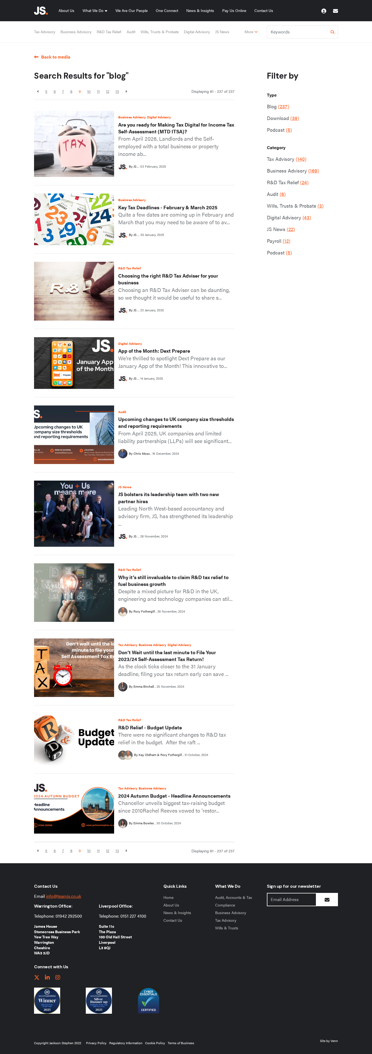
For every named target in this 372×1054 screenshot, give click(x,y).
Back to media (55, 57)
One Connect (167, 10)
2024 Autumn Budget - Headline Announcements (174, 795)
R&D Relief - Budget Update (150, 727)
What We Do (93, 10)
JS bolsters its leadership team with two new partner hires (168, 497)
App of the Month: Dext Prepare (154, 350)
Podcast (279, 129)
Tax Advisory (44, 31)
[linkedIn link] (47, 978)
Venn (334, 1040)
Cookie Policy (155, 1042)
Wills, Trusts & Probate (160, 31)
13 (117, 91)
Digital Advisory (197, 31)
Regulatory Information (125, 1042)
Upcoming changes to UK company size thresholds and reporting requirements (176, 422)
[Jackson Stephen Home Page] (41, 11)
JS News (222, 31)
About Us (66, 10)
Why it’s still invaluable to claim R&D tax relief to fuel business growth (173, 580)
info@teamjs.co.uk (63, 896)
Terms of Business (181, 1042)
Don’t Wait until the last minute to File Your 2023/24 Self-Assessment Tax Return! (167, 655)
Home (168, 897)
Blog (278, 106)
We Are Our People (131, 10)
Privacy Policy (96, 1042)
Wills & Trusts (226, 927)
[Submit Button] (327, 899)
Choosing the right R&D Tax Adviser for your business (168, 279)
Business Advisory (76, 31)
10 (89, 91)
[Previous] (38, 91)
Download (283, 118)
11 (98, 91)
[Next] (126, 91)
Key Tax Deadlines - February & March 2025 (167, 207)
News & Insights (200, 10)
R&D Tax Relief (109, 31)
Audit (131, 31)
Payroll (278, 240)
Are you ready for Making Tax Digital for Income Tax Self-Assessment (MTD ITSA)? (176, 128)
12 (107, 91)
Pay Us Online (234, 10)
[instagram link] (57, 978)
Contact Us (263, 10)
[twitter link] (36, 978)
